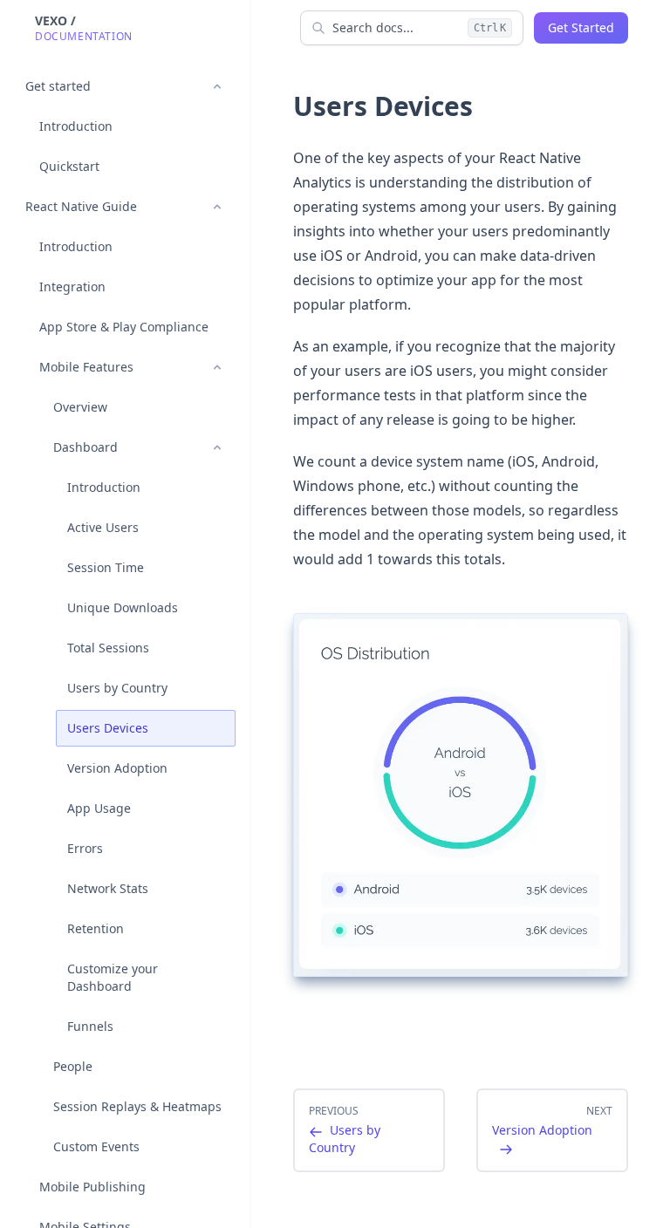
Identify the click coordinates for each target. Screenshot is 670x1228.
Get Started (581, 27)
